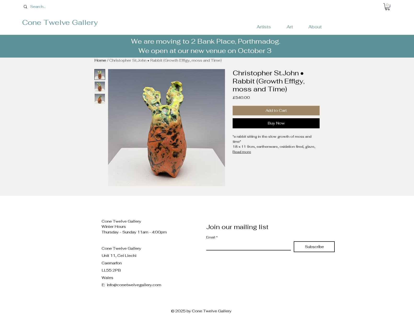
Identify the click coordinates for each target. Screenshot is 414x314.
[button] (387, 6)
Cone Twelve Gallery (60, 22)
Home (100, 60)
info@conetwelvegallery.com (134, 284)
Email (212, 237)
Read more (242, 152)
